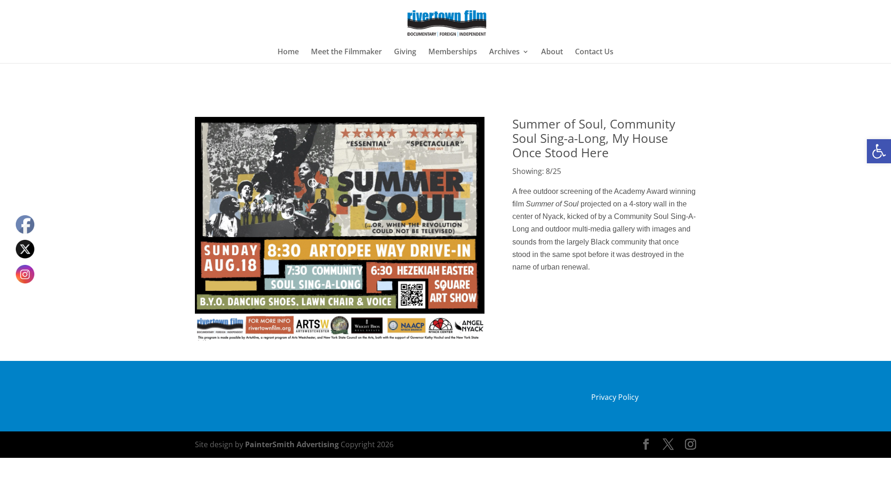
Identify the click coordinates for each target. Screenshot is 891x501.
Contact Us (594, 52)
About (552, 52)
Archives (504, 52)
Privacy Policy (615, 397)
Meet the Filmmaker (346, 52)
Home (288, 52)
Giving (405, 52)
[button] (879, 151)
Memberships (452, 52)
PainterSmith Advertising (292, 444)
